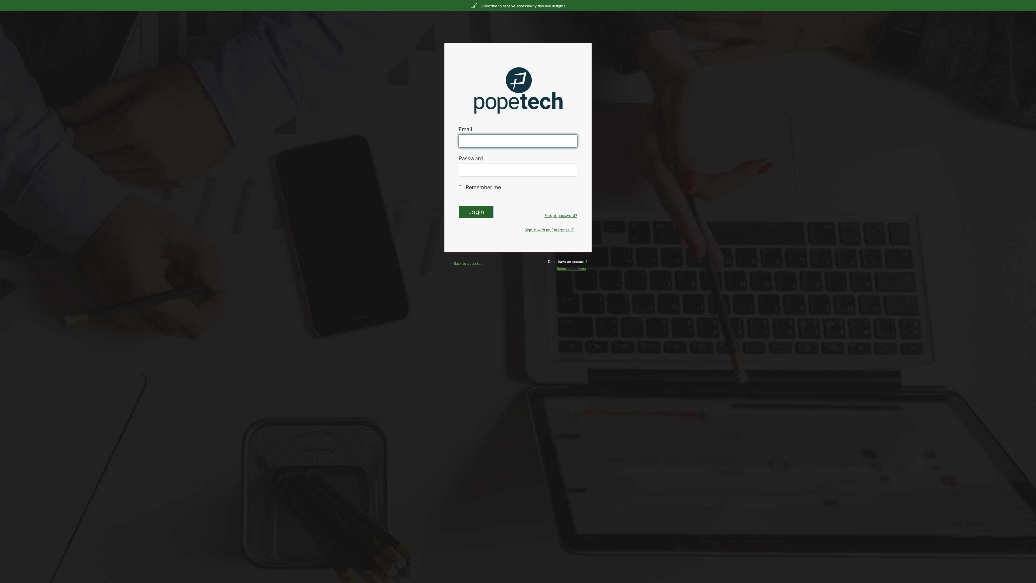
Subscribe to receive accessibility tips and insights (522, 6)
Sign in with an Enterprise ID (549, 230)
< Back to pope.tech (467, 263)
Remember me (483, 187)
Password (471, 158)
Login (476, 211)
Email (465, 129)
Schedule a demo (571, 268)
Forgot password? (560, 215)
